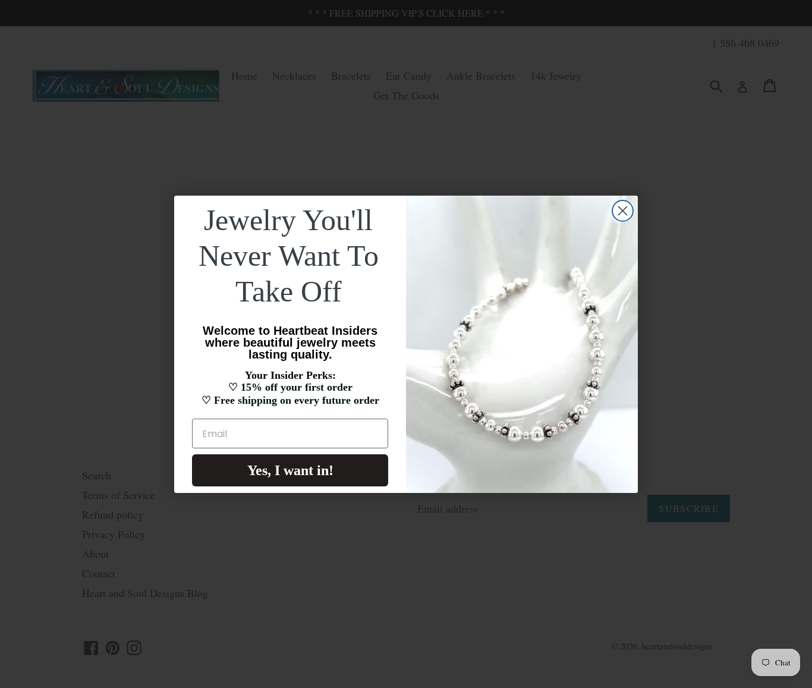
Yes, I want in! (290, 470)
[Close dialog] (622, 210)
